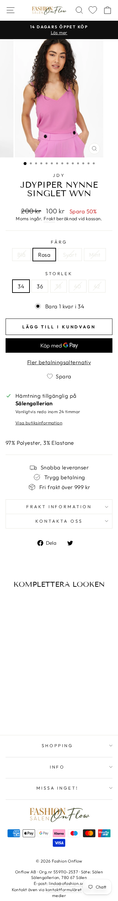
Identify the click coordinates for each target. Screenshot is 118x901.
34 (21, 286)
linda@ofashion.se (66, 883)
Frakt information (59, 506)
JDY (59, 175)
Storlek (59, 273)
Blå (21, 254)
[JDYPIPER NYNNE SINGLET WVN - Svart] (29, 704)
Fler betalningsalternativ (59, 362)
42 (97, 286)
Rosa (44, 254)
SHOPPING (57, 745)
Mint (95, 254)
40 (77, 286)
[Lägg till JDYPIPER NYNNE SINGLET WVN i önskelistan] (13, 605)
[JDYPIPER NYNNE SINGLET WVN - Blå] (14, 704)
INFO (57, 767)
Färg (59, 242)
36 (40, 286)
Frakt (49, 219)
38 (58, 286)
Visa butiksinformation (38, 422)
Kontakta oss (59, 521)
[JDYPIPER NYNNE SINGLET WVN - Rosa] (22, 704)
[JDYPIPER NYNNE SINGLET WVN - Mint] (37, 704)
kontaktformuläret (64, 889)
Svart (70, 254)
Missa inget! (57, 788)
